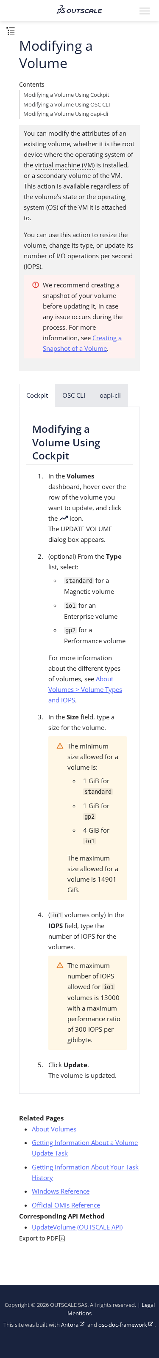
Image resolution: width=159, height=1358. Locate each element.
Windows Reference (60, 1191)
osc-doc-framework (122, 1324)
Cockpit (37, 395)
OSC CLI (73, 395)
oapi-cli (110, 395)
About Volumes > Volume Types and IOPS (85, 689)
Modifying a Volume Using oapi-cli (65, 113)
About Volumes (54, 1129)
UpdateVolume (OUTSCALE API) (77, 1227)
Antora (69, 1324)
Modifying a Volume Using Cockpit (66, 94)
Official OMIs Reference (66, 1205)
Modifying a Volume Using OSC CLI (66, 104)
